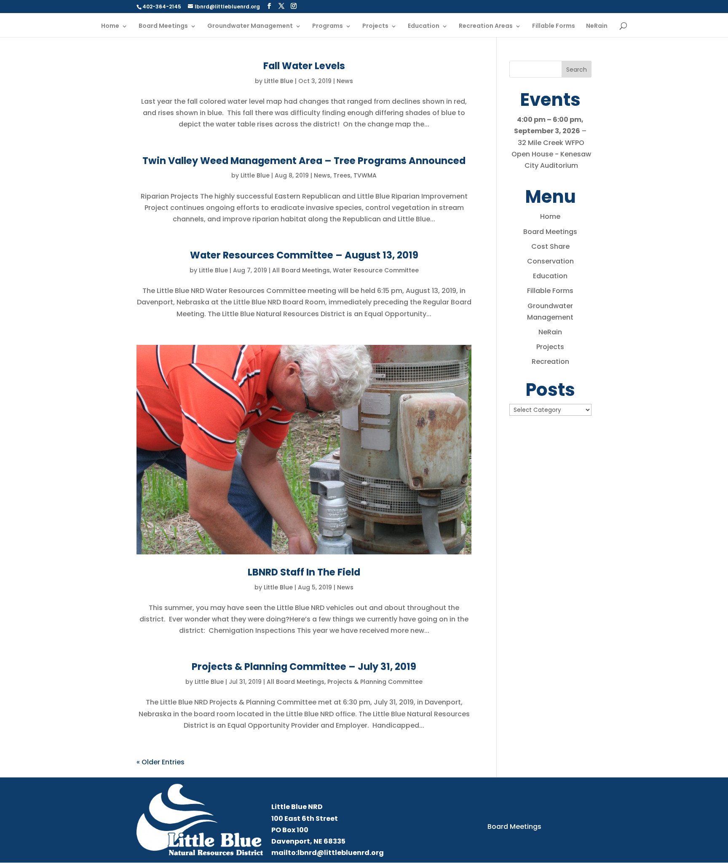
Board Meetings (163, 26)
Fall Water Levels (304, 66)
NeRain (597, 26)
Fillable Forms (553, 26)
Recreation (550, 361)
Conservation (550, 261)
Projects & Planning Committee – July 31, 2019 (304, 666)
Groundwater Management (250, 26)
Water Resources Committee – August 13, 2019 (304, 255)
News (345, 81)
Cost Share (550, 246)
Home (110, 26)
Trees (342, 175)
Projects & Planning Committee (375, 681)
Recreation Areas (486, 26)
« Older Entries (160, 762)
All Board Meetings (301, 270)
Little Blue (278, 81)
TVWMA (365, 175)
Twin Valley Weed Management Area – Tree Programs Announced (304, 160)
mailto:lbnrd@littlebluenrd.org (327, 853)
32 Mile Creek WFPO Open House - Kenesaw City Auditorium (551, 154)
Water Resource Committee (376, 270)
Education (423, 26)
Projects (375, 26)
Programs (327, 26)
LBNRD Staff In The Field (304, 572)
